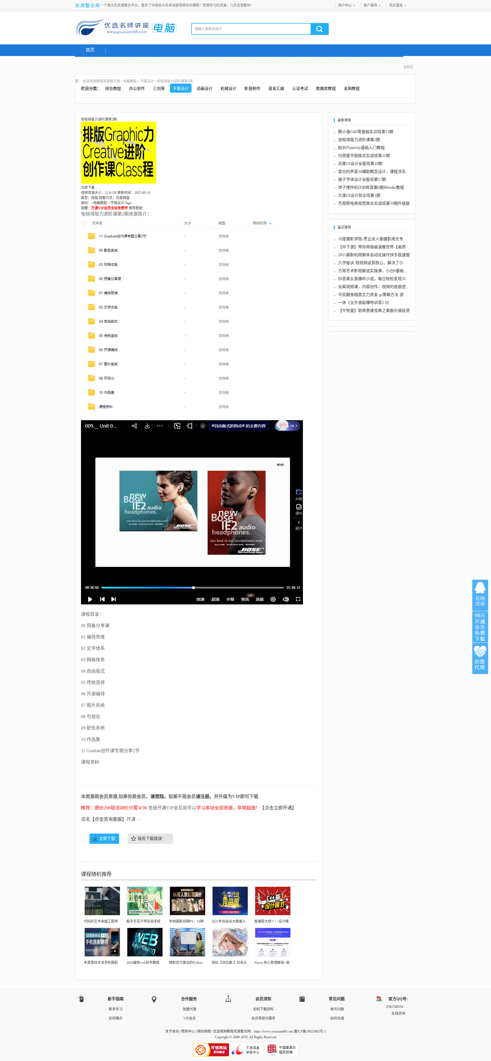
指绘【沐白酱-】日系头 (229, 963)
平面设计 (147, 81)
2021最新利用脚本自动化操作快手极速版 (374, 255)
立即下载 (107, 838)
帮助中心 (188, 1031)
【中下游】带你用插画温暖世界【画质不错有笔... (381, 247)
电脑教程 (209, 61)
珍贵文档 (299, 61)
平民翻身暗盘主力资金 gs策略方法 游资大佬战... (380, 295)
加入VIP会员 (480, 627)
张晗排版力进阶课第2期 (359, 140)
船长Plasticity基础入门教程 (361, 148)
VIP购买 (388, 61)
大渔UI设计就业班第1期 (359, 195)
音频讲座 (329, 61)
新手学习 (115, 1009)
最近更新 (358, 61)
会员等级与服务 (263, 1018)
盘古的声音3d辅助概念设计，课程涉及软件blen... (381, 171)
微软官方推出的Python (186, 963)
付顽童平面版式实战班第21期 (364, 156)
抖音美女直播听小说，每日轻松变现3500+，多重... (382, 279)
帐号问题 (337, 1009)
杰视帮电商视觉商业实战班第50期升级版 (374, 203)
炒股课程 (150, 61)
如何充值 (337, 1018)
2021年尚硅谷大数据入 (229, 921)
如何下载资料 (263, 1009)
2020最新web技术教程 (142, 963)
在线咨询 (480, 595)
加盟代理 (189, 1009)
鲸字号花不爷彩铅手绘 (143, 921)
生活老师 (179, 61)
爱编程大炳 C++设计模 (271, 921)
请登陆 (157, 796)
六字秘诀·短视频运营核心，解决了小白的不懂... (380, 263)
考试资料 (239, 61)
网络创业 (120, 61)
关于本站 (172, 1031)
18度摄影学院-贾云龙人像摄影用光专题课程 (376, 239)
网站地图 (204, 1031)
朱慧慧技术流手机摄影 (101, 963)
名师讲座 (90, 61)
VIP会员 (189, 1018)
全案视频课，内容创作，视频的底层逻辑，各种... (381, 287)
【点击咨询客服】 (108, 819)
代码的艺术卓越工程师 (101, 921)
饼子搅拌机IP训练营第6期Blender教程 (371, 187)
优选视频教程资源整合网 (101, 81)
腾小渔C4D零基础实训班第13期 (365, 132)
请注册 (202, 796)
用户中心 (345, 5)
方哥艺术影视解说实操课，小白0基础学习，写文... (382, 271)
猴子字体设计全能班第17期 (362, 179)
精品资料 (269, 61)
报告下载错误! (150, 838)
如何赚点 (115, 1018)
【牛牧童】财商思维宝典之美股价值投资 (374, 310)
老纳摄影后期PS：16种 (186, 921)
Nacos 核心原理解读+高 (272, 963)
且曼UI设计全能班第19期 (360, 163)
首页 (90, 49)
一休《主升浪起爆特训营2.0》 (364, 303)
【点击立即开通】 (278, 807)
